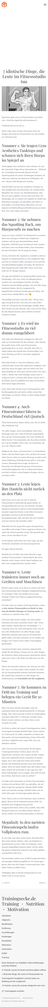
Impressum (27, 998)
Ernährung (6, 928)
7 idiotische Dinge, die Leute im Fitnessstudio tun (22, 974)
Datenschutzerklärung (13, 1001)
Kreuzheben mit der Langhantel (31, 678)
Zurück (7, 883)
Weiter (41, 883)
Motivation (6, 945)
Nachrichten (7, 949)
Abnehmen (6, 915)
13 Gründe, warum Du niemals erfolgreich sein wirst (23, 985)
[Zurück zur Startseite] (4, 4)
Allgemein (6, 920)
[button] (45, 4)
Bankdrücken (7, 924)
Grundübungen (8, 932)
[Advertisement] (24, 34)
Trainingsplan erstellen (14, 991)
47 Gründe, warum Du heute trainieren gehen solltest (24, 970)
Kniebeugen (7, 936)
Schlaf (4, 953)
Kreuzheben (7, 940)
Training (5, 957)
